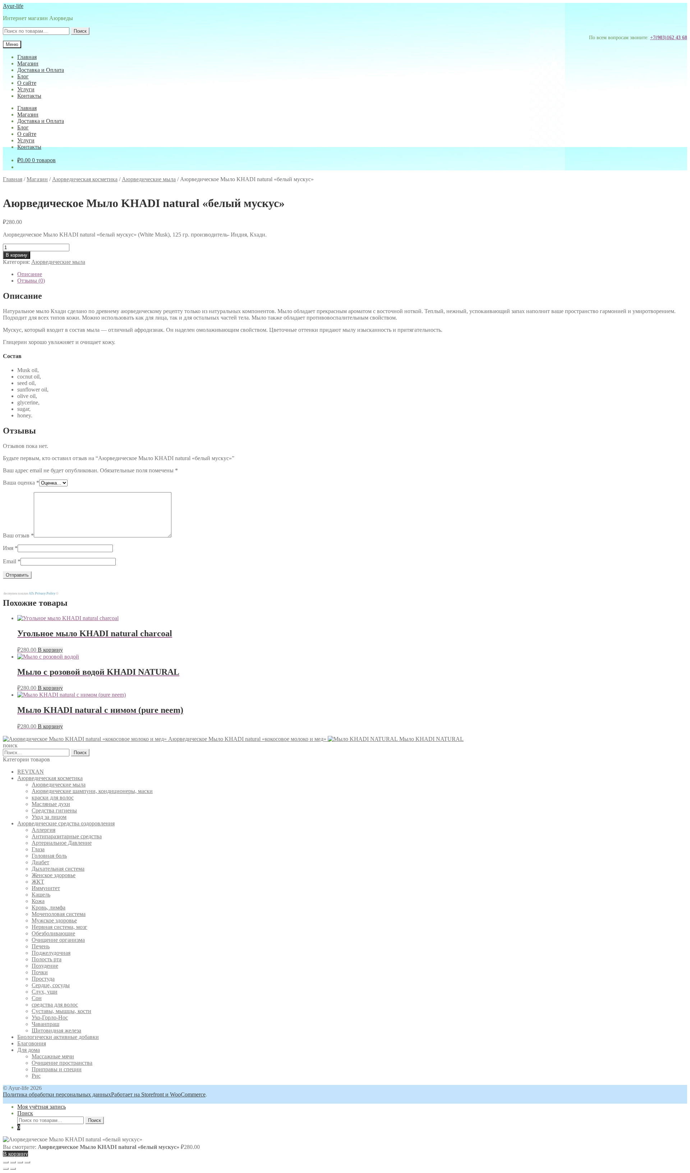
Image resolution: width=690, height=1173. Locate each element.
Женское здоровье (53, 875)
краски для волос (53, 797)
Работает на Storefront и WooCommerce (158, 1094)
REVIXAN (30, 772)
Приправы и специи (57, 1069)
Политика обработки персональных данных (57, 1094)
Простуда (43, 979)
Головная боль (49, 856)
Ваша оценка (21, 483)
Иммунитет (46, 888)
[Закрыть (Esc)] (27, 1162)
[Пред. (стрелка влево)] (6, 1169)
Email (11, 561)
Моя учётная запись (41, 1107)
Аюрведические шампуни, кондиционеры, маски (92, 791)
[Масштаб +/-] (6, 1162)
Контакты (29, 96)
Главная (27, 57)
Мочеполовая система (59, 914)
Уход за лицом (49, 817)
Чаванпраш (45, 1024)
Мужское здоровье (54, 920)
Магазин (27, 63)
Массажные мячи (53, 1056)
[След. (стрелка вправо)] (13, 1169)
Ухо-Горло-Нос (50, 1017)
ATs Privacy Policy (42, 593)
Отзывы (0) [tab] (31, 281)
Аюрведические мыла (149, 179)
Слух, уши (45, 992)
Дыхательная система (58, 869)
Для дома (28, 1050)
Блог (23, 76)
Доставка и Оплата (40, 70)
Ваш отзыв (18, 535)
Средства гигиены (54, 810)
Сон (37, 998)
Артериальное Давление (62, 843)
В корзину (16, 255)
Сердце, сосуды (51, 985)
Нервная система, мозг (59, 927)
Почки (40, 972)
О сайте (26, 83)
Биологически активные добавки (58, 1037)
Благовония (31, 1043)
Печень (41, 946)
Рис (36, 1076)
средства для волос (55, 1005)
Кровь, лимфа (48, 907)
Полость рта (46, 959)
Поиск (80, 31)
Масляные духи (51, 804)
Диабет (40, 862)
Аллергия (43, 830)
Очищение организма (58, 940)
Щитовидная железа (56, 1030)
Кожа (38, 901)
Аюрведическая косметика (85, 179)
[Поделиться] (20, 1162)
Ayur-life (13, 6)
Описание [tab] (29, 274)
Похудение (45, 966)
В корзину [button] (50, 650)
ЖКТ (38, 882)
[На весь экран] (13, 1162)
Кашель (41, 895)
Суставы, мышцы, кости (61, 1011)
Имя (10, 548)
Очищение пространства (62, 1063)
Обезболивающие (53, 933)
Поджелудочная (51, 953)
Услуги (25, 89)
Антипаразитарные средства (67, 836)
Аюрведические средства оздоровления (66, 823)
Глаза (38, 849)
